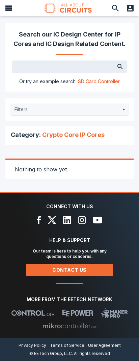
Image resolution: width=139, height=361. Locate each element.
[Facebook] (39, 220)
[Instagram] (82, 220)
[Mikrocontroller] (69, 326)
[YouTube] (97, 220)
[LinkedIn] (67, 220)
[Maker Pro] (114, 313)
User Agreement (104, 345)
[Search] (115, 8)
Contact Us (69, 270)
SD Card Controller (99, 81)
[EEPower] (77, 313)
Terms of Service (67, 345)
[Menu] (8, 8)
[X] (52, 220)
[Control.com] (32, 313)
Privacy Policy (32, 345)
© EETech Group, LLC (50, 353)
